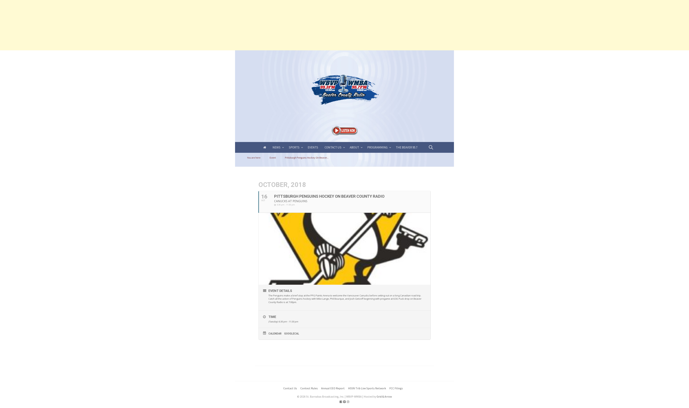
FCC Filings (396, 388)
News (276, 147)
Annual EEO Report (333, 388)
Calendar (275, 333)
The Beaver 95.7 (406, 147)
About (354, 147)
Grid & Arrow (384, 396)
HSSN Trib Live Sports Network (367, 388)
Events (313, 147)
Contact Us (333, 147)
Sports (294, 147)
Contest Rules (309, 388)
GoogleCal (291, 333)
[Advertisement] (107, 25)
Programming (377, 147)
